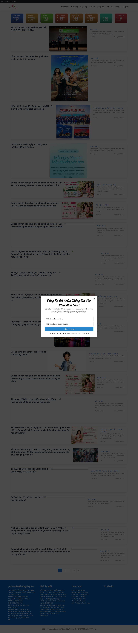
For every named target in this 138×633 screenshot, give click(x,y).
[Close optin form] (95, 299)
